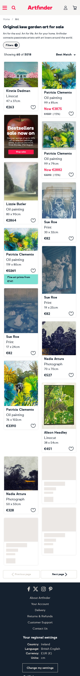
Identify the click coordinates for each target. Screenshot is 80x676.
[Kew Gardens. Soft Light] (21, 193)
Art (17, 19)
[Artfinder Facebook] (28, 589)
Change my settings (40, 668)
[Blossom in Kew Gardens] (21, 86)
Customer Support (40, 622)
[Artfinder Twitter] (35, 589)
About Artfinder (40, 598)
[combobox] (66, 54)
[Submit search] (13, 8)
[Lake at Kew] (21, 485)
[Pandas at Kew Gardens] (59, 89)
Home (6, 19)
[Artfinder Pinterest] (51, 589)
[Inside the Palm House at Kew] (59, 417)
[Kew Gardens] (59, 350)
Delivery (40, 610)
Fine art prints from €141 (18, 279)
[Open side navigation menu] (4, 7)
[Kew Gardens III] (21, 322)
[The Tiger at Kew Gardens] (21, 256)
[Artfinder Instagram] (43, 589)
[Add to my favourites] (33, 107)
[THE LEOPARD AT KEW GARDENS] (59, 149)
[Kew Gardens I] (59, 212)
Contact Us (40, 628)
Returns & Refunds (40, 616)
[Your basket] (74, 8)
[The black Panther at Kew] (21, 395)
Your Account (40, 604)
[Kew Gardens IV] (59, 281)
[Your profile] (65, 7)
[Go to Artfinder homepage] (40, 7)
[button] (66, 54)
